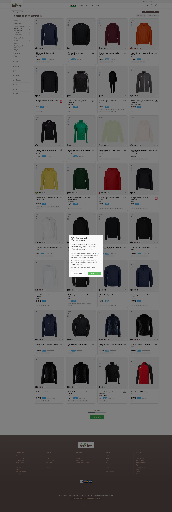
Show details (78, 273)
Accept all (94, 273)
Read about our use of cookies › (86, 267)
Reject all (73, 267)
